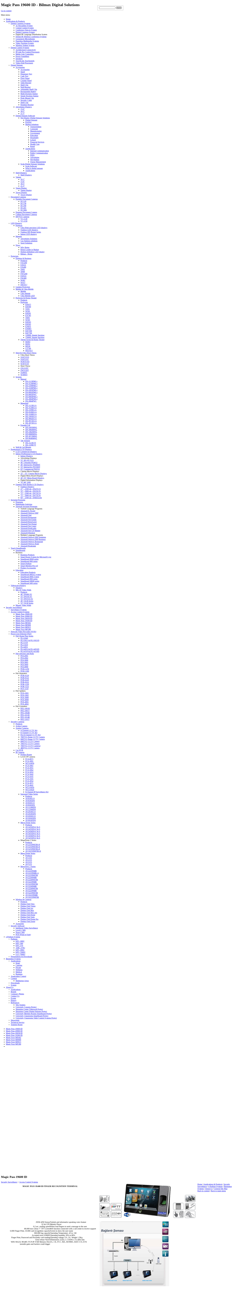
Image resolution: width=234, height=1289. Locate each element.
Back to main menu (218, 1191)
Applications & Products (212, 1184)
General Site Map (220, 1189)
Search (119, 7)
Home (199, 1184)
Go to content (6, 11)
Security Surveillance (9, 1182)
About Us (209, 1189)
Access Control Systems (28, 1182)
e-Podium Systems (215, 1186)
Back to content (203, 1191)
